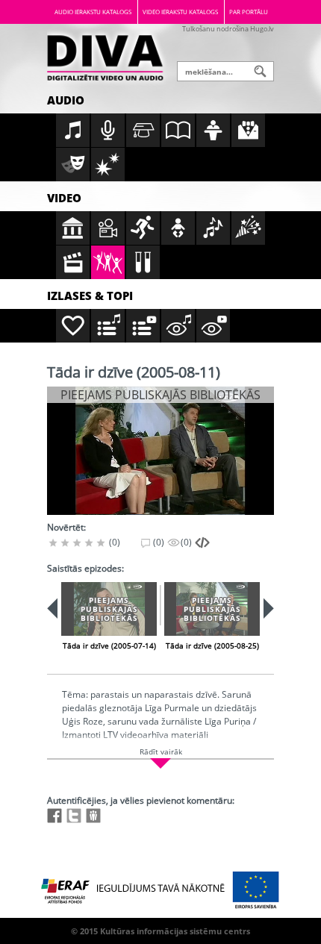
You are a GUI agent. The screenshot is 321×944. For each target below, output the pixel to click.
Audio (65, 100)
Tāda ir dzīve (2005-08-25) (212, 645)
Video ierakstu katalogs (180, 11)
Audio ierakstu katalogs (92, 11)
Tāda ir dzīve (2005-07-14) (109, 645)
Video (64, 197)
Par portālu (248, 11)
